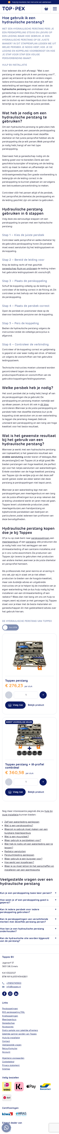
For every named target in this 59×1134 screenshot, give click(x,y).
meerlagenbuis (10, 541)
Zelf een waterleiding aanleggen (21, 821)
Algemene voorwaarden (13, 1058)
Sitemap (6, 1069)
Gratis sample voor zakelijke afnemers (20, 1030)
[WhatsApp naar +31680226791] (6, 1127)
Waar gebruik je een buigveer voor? (23, 858)
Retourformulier (9, 1048)
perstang (31, 541)
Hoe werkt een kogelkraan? (19, 862)
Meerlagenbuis (9, 1019)
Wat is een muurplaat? (16, 836)
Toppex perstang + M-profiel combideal (24, 766)
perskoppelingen (40, 538)
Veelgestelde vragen (11, 1045)
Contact (6, 1041)
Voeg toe (18, 704)
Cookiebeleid (8, 1061)
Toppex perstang (16, 680)
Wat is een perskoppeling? (18, 825)
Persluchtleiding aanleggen (19, 855)
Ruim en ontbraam (27, 268)
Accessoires (7, 1026)
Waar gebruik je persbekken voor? (22, 840)
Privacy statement (11, 1065)
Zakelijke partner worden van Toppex (19, 1034)
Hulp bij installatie (11, 1037)
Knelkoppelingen (10, 1016)
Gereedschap (8, 1023)
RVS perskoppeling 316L (13, 1012)
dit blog (44, 404)
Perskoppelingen (10, 1008)
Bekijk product (36, 705)
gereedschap (9, 268)
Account (6, 1052)
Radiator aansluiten (15, 851)
